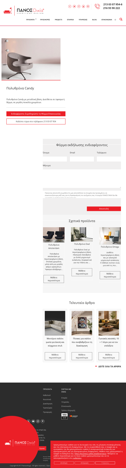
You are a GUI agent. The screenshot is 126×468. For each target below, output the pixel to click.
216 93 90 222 (111, 8)
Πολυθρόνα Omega (110, 246)
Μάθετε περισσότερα (55, 356)
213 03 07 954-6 (112, 4)
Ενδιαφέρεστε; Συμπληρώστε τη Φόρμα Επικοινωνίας (36, 113)
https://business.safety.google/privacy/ (90, 453)
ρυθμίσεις (77, 458)
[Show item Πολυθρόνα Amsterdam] (54, 235)
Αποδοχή (63, 463)
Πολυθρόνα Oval (82, 244)
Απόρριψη (84, 463)
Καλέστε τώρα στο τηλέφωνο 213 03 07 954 (36, 121)
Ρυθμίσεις (105, 463)
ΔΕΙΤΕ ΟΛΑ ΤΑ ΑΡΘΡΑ (109, 366)
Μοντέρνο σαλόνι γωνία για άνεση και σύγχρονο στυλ (55, 342)
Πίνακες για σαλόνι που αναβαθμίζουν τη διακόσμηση (82, 342)
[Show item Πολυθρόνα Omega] (110, 236)
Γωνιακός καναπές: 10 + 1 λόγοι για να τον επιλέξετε (109, 342)
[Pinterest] (42, 421)
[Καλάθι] (118, 19)
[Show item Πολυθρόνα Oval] (82, 234)
